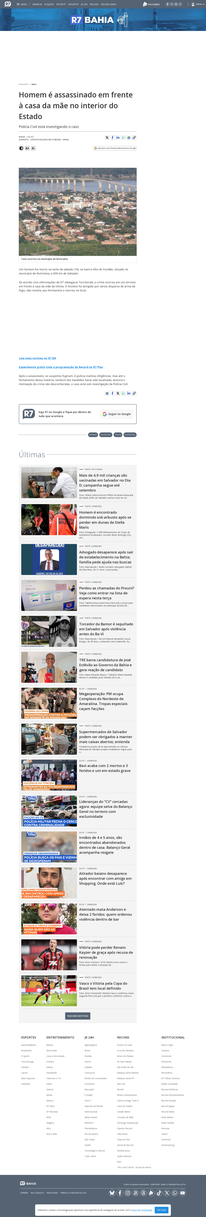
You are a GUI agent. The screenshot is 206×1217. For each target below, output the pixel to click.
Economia (89, 1083)
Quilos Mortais (124, 1156)
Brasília (37, 4)
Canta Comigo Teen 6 (128, 1100)
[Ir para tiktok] (159, 1193)
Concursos (90, 1072)
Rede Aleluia (167, 1117)
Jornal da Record (125, 1145)
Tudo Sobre (90, 1156)
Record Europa (168, 1100)
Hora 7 (88, 1100)
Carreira (165, 1050)
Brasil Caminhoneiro (127, 1095)
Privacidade (52, 1193)
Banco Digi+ (167, 1044)
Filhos (49, 1083)
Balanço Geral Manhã (127, 1072)
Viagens (50, 1122)
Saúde (88, 1145)
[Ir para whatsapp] (174, 1193)
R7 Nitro (50, 1106)
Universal (165, 1139)
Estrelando (51, 1072)
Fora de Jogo (27, 1061)
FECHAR (161, 1210)
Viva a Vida (51, 1133)
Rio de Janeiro (91, 1133)
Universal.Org (167, 1145)
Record (94, 4)
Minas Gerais (91, 1117)
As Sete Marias (124, 1061)
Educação (89, 1089)
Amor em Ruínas (125, 1056)
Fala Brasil (122, 1133)
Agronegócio (91, 1044)
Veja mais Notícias (77, 1015)
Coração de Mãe (125, 1117)
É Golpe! (89, 1095)
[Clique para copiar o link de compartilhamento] (134, 137)
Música (49, 1100)
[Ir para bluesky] (112, 1193)
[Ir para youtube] (182, 1193)
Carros (88, 1061)
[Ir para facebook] (167, 4)
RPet (48, 1117)
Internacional (91, 1111)
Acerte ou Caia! (124, 1044)
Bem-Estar (51, 1050)
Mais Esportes (28, 1078)
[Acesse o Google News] (128, 138)
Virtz (48, 1128)
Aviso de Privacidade (142, 1210)
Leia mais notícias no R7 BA (37, 358)
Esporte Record (124, 1128)
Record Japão (167, 1106)
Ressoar (165, 1128)
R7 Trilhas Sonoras (170, 1078)
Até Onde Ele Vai (125, 1067)
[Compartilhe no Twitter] (107, 137)
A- (33, 148)
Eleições (49, 4)
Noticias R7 (23, 84)
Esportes (73, 4)
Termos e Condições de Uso (73, 1193)
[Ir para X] (172, 4)
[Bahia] (103, 19)
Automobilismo (28, 1044)
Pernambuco (91, 1128)
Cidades (88, 1067)
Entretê (61, 4)
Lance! (24, 1072)
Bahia (34, 84)
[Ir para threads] (143, 1193)
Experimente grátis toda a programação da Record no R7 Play (61, 367)
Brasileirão (26, 1050)
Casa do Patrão (124, 1106)
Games (49, 1089)
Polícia (118, 434)
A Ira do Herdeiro (125, 1050)
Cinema (50, 1061)
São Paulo (90, 1139)
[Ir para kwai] (135, 1193)
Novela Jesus (123, 1150)
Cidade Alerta (123, 1111)
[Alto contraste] (21, 148)
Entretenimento (60, 1037)
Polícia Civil (105, 434)
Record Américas (169, 1089)
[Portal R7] (8, 4)
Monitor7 (89, 1122)
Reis (119, 1161)
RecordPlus (166, 1072)
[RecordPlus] (151, 4)
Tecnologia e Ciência (95, 1150)
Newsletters (167, 1067)
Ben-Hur (121, 1083)
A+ (27, 148)
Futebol (25, 1067)
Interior (93, 434)
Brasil (87, 1050)
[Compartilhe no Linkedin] (118, 137)
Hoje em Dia (123, 1139)
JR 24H (84, 4)
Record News (108, 4)
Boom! (120, 1089)
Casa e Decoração (55, 1056)
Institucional (173, 1037)
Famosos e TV (53, 1078)
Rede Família (167, 1122)
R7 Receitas (52, 1111)
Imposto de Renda (94, 1106)
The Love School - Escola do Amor (134, 1167)
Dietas (49, 1067)
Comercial (166, 1056)
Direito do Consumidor (96, 1078)
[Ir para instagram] (176, 4)
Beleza (49, 1044)
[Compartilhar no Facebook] (112, 137)
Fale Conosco (37, 1193)
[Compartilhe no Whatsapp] (123, 137)
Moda (49, 1095)
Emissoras (166, 1061)
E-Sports (25, 1056)
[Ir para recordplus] (151, 1193)
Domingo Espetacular (127, 1122)
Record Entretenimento (172, 1095)
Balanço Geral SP (125, 1078)
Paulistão (25, 1083)
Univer (164, 1133)
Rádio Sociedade (169, 1083)
